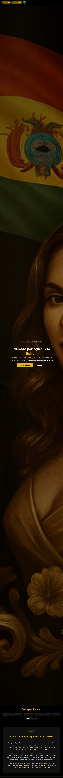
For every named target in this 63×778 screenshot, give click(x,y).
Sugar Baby (18, 715)
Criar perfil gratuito (25, 365)
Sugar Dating (28, 715)
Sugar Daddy (7, 715)
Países (28, 718)
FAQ (35, 718)
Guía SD (39, 715)
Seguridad (56, 715)
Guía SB (47, 715)
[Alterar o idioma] (24, 2)
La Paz (27, 765)
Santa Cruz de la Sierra (43, 763)
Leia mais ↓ (40, 365)
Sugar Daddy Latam (19, 767)
